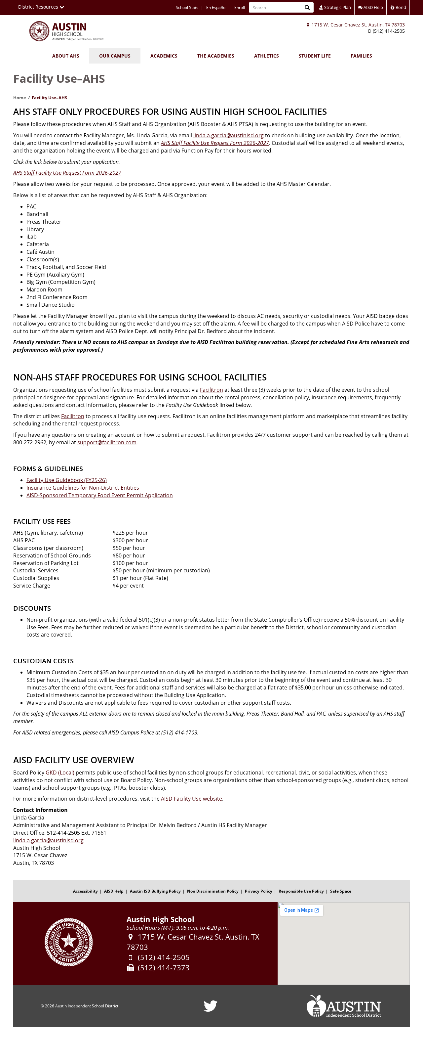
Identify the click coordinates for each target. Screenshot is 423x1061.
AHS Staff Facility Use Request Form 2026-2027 (215, 143)
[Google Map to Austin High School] (344, 943)
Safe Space (340, 891)
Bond (400, 7)
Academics (163, 56)
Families (361, 56)
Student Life (315, 56)
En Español (216, 7)
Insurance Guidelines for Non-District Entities (82, 487)
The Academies (215, 56)
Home (19, 98)
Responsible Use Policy (301, 891)
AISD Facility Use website (191, 798)
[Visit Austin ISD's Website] (344, 1006)
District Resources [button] (38, 7)
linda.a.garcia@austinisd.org (228, 135)
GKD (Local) (60, 772)
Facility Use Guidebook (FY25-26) (66, 480)
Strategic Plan (337, 7)
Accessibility (85, 891)
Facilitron (211, 389)
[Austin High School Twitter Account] (210, 1010)
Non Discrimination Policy (213, 891)
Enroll (239, 7)
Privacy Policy (258, 891)
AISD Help (373, 7)
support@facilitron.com (106, 442)
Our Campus (115, 56)
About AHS (65, 56)
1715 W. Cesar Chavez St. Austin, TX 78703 (357, 25)
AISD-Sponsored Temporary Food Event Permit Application (99, 495)
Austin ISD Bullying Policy (155, 891)
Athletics (266, 56)
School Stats (187, 7)
